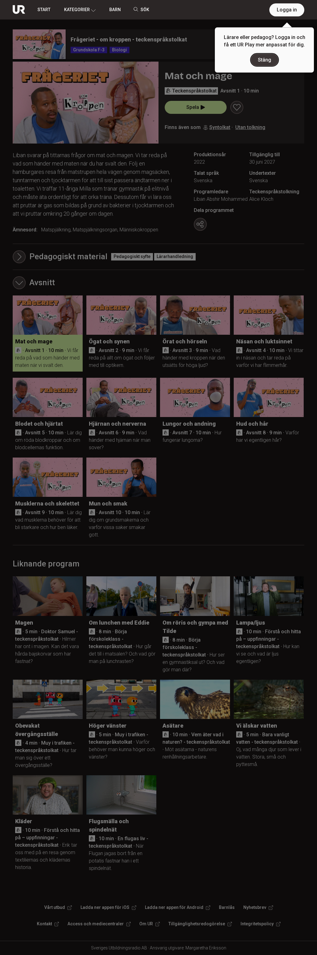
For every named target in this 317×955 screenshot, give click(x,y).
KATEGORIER (77, 9)
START (43, 9)
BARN (115, 9)
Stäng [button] (264, 60)
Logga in (287, 10)
